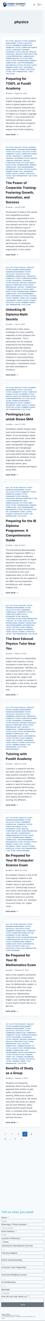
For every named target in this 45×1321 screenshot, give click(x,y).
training (10, 178)
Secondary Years (14, 300)
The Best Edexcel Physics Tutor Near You (21, 643)
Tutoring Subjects (9, 1253)
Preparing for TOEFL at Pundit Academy (18, 83)
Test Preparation (19, 71)
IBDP (30, 58)
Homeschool (28, 56)
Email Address (8, 1231)
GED (25, 501)
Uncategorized (12, 749)
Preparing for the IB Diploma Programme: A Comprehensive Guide (21, 530)
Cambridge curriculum (22, 45)
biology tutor (21, 41)
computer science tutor (16, 494)
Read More (12, 135)
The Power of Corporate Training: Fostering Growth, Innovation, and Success (21, 192)
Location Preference (10, 1238)
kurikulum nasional (21, 401)
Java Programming (25, 63)
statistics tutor (13, 302)
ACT (7, 267)
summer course (28, 302)
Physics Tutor (30, 65)
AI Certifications (8, 1282)
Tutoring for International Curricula (17, 1246)
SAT (21, 67)
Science (33, 298)
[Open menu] (34, 4)
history (21, 287)
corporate (16, 156)
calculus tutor (29, 152)
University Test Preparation (13, 1267)
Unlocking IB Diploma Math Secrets (17, 314)
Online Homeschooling (11, 1260)
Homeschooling (12, 58)
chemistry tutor (13, 47)
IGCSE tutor (11, 60)
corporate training (20, 50)
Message (5, 1289)
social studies (18, 69)
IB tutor (24, 58)
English (25, 52)
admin (10, 93)
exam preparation (14, 56)
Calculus (16, 152)
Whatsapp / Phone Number (14, 1224)
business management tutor (18, 272)
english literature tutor (26, 54)
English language (14, 160)
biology (22, 267)
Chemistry (31, 276)
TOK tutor (10, 74)
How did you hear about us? (14, 1296)
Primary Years (12, 67)
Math (8, 296)
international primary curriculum (21, 623)
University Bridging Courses (14, 1275)
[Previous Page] (5, 1134)
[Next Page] (21, 1139)
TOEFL (30, 71)
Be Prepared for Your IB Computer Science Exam (20, 860)
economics (16, 280)
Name (4, 1217)
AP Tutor (10, 41)
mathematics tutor (14, 65)
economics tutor (13, 52)
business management (21, 269)
